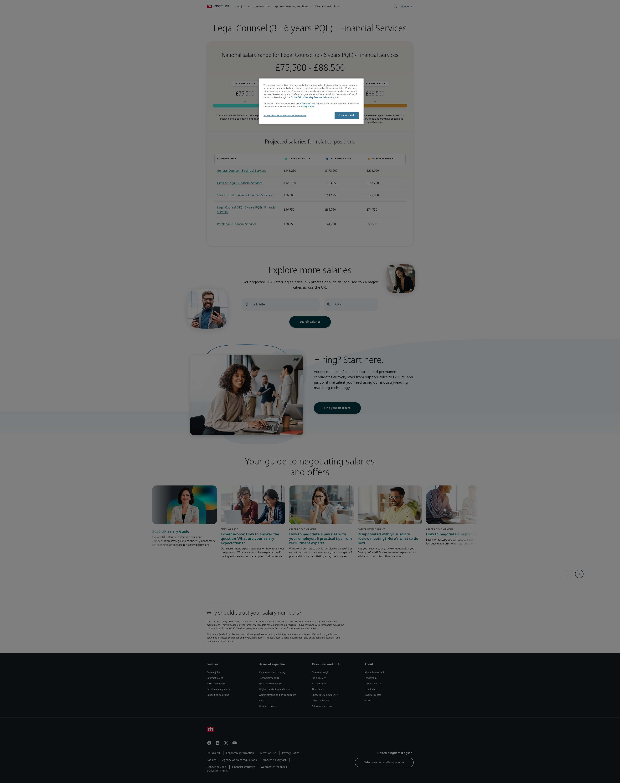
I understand (346, 115)
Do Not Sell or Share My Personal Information (312, 97)
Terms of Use (308, 104)
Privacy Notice (307, 107)
